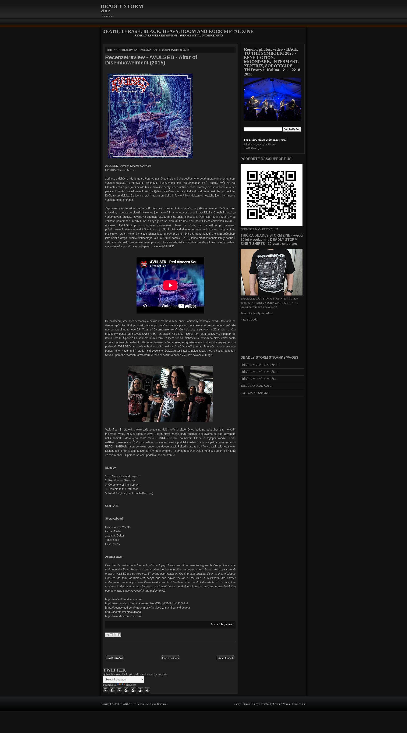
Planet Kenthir (299, 703)
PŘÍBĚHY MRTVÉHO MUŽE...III (260, 365)
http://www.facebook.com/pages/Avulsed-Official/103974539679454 (146, 603)
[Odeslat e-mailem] (107, 635)
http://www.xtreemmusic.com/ (123, 616)
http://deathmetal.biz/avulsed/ (123, 611)
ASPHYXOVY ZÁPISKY (255, 392)
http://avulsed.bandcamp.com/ (123, 599)
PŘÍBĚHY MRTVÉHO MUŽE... (259, 378)
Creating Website (282, 703)
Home (110, 49)
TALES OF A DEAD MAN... (256, 385)
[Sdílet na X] (115, 635)
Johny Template (242, 703)
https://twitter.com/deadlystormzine (146, 674)
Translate (130, 684)
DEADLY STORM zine (122, 8)
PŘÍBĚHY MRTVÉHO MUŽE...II (259, 371)
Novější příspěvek (115, 658)
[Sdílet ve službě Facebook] (119, 635)
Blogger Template (261, 703)
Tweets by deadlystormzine (256, 313)
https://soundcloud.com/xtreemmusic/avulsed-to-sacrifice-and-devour (147, 607)
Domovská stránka (170, 658)
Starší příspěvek (225, 658)
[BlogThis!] (111, 635)
